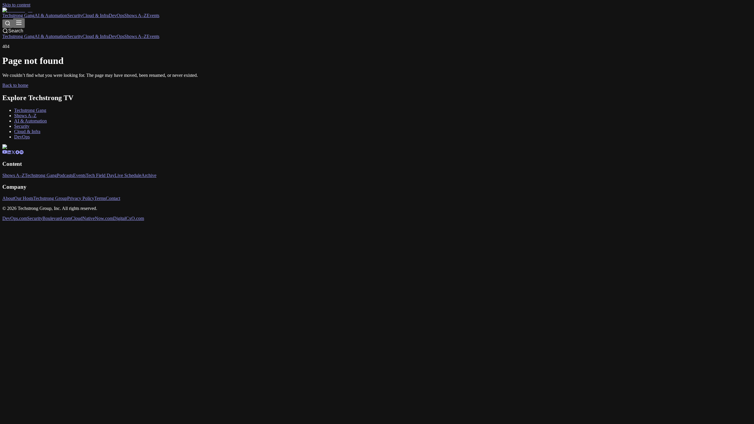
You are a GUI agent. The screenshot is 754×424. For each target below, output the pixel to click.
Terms (100, 198)
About (8, 198)
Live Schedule (128, 175)
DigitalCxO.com (128, 218)
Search (15, 30)
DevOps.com (14, 218)
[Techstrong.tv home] (17, 10)
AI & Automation (50, 15)
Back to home (15, 85)
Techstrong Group (50, 198)
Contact (113, 198)
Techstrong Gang (18, 15)
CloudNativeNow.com (92, 218)
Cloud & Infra (95, 15)
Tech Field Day (100, 175)
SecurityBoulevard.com (49, 218)
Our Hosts (23, 198)
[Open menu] (19, 23)
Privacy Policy (80, 198)
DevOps (116, 15)
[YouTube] (4, 152)
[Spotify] (21, 152)
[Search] (7, 23)
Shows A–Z (135, 15)
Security (74, 15)
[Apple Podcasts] (17, 152)
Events (153, 15)
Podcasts (65, 175)
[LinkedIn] (9, 152)
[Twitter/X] (13, 152)
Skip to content (16, 4)
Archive (148, 175)
